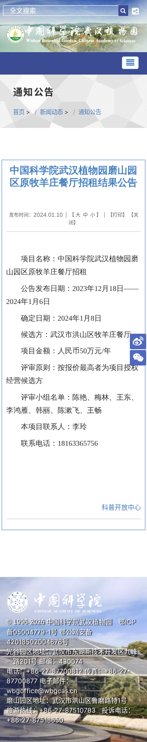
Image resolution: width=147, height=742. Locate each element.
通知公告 (89, 111)
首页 (18, 111)
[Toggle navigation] (130, 62)
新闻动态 (51, 111)
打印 (117, 215)
